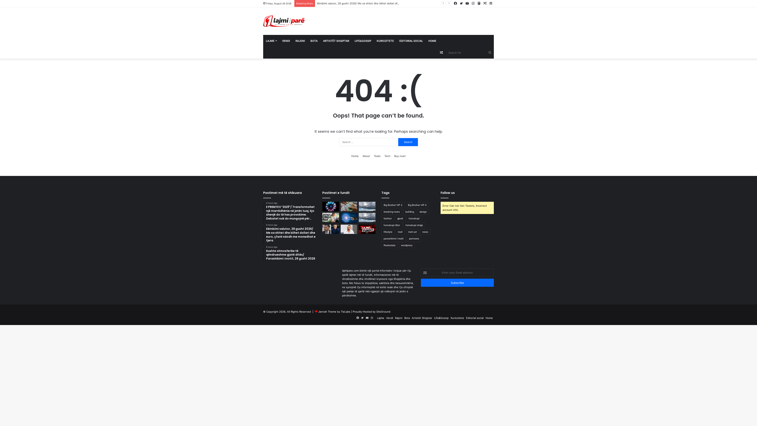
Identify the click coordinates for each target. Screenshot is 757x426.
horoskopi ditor (392, 225)
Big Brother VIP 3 (393, 205)
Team (377, 156)
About (366, 156)
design (423, 211)
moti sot (412, 231)
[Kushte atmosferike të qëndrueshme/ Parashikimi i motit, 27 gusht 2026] (367, 217)
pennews (414, 238)
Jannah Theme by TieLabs (334, 311)
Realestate (389, 245)
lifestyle (388, 231)
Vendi (286, 40)
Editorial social (411, 40)
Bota (314, 40)
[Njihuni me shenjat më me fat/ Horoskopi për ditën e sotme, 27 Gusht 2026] (349, 218)
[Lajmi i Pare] (284, 21)
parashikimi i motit (394, 238)
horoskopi (414, 218)
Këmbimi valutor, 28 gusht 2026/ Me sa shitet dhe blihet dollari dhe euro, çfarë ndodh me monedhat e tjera (383, 3)
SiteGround (383, 311)
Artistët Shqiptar (336, 40)
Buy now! (400, 156)
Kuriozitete (385, 40)
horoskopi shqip (414, 225)
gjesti (400, 218)
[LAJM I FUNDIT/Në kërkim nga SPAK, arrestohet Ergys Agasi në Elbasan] (367, 229)
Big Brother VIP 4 (417, 205)
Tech (387, 156)
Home (432, 40)
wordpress (406, 245)
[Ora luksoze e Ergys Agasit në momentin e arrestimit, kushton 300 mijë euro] (330, 217)
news (425, 231)
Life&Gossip (363, 40)
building (409, 211)
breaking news (392, 211)
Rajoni (300, 40)
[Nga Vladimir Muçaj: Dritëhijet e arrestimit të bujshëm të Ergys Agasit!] (330, 229)
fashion (388, 218)
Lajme (270, 40)
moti (400, 231)
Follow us (448, 193)
